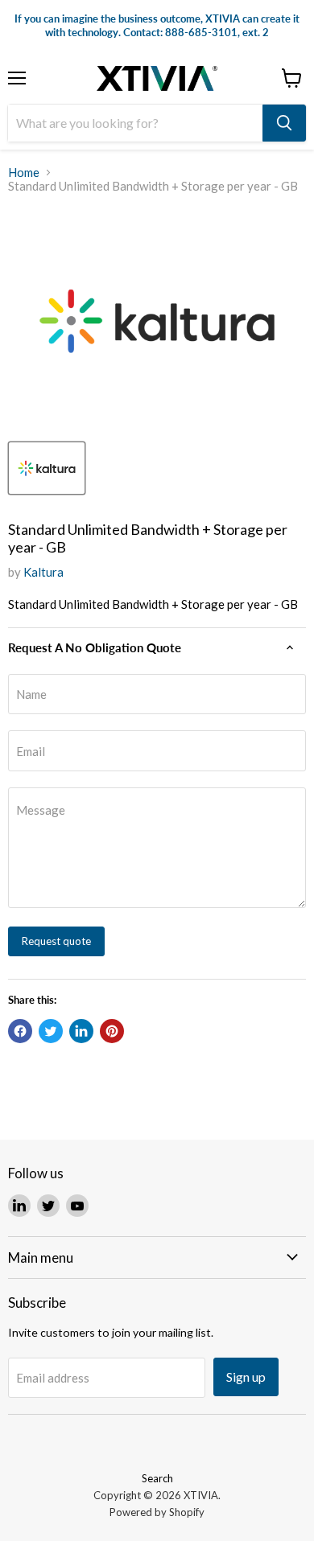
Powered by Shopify (157, 1512)
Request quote (56, 941)
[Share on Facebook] (20, 1031)
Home (23, 172)
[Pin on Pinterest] (112, 1031)
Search (157, 1478)
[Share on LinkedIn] (81, 1031)
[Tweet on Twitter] (51, 1031)
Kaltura (43, 572)
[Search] (284, 123)
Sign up (246, 1376)
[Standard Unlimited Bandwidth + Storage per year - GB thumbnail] (47, 468)
